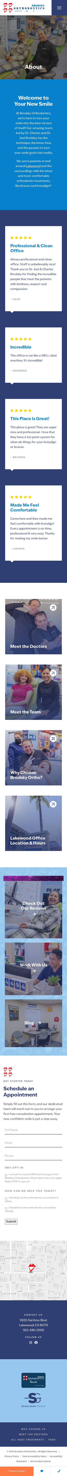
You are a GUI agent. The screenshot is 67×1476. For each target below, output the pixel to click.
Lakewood (33, 166)
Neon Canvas (44, 1462)
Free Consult (17, 1471)
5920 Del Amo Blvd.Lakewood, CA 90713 (33, 1323)
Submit (11, 1221)
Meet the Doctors (33, 1435)
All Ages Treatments (27, 1440)
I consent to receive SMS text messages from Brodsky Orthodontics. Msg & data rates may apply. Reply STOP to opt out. (33, 1178)
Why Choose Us (33, 1429)
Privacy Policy (12, 1457)
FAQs (52, 1440)
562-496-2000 (33, 1330)
